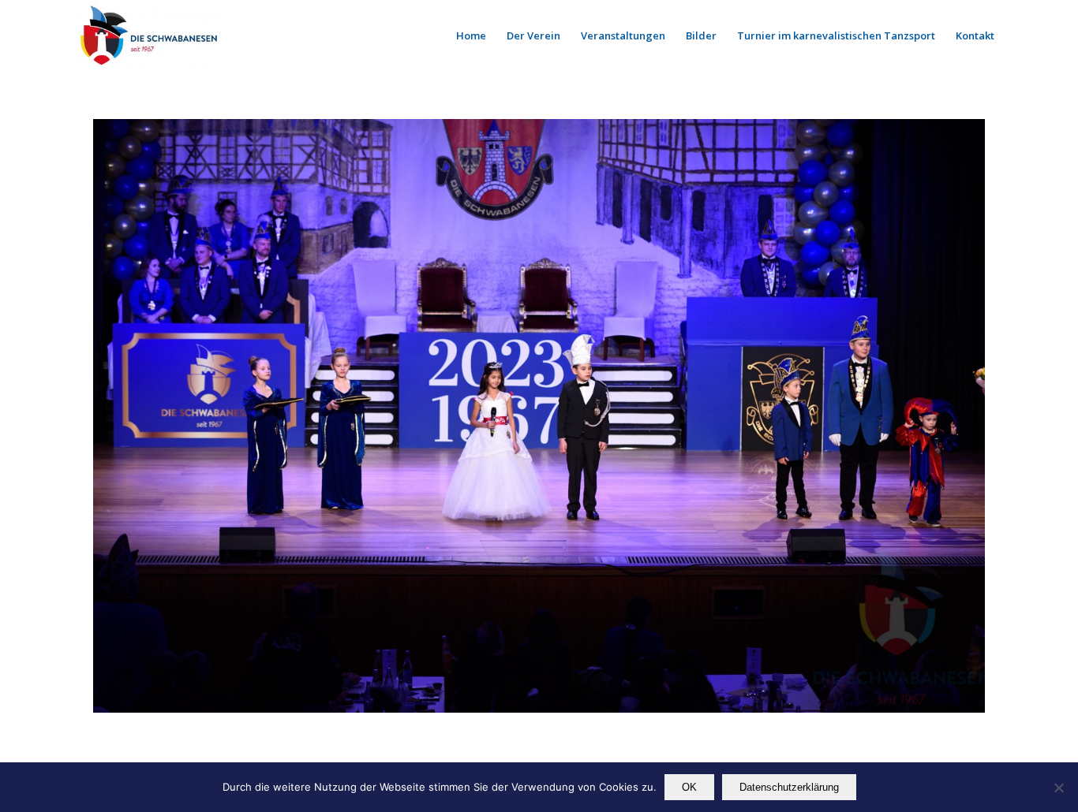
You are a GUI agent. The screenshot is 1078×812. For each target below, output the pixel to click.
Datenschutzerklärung (789, 787)
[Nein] (1058, 787)
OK (689, 787)
